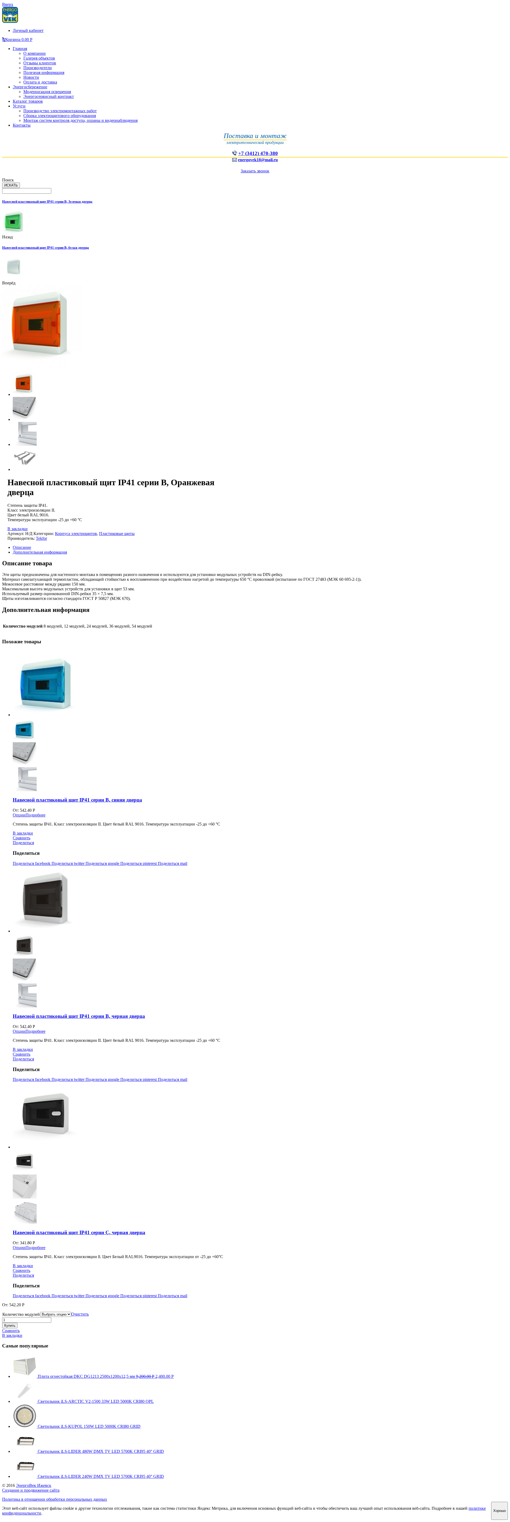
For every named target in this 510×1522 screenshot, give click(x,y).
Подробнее (35, 815)
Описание (22, 547)
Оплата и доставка (40, 82)
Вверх (7, 4)
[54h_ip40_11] (25, 444)
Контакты (22, 125)
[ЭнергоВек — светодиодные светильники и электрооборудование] (10, 21)
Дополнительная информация (40, 552)
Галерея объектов (39, 58)
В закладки (17, 528)
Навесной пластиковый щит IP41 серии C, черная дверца (79, 1232)
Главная (20, 48)
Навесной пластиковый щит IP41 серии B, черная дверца (79, 1016)
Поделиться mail (172, 863)
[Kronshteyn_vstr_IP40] (25, 469)
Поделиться (23, 842)
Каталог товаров (28, 101)
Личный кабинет (28, 30)
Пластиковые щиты (117, 533)
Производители (37, 67)
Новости (31, 77)
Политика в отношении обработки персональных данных (54, 1499)
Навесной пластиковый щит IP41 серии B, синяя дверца (77, 800)
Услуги (19, 106)
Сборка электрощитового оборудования (59, 115)
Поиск (8, 180)
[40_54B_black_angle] (25, 419)
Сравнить (21, 838)
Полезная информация (43, 72)
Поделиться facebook (32, 863)
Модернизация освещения (47, 91)
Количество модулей (21, 1314)
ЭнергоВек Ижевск (33, 1485)
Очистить (80, 1314)
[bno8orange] (25, 394)
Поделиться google (103, 863)
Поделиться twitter (69, 863)
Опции (19, 815)
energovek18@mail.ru (258, 159)
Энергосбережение (30, 87)
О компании (34, 53)
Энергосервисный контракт (48, 96)
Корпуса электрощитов (76, 533)
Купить (9, 1326)
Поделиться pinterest (139, 863)
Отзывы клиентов (39, 63)
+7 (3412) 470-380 (258, 153)
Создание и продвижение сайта (31, 1490)
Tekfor (41, 538)
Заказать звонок (255, 171)
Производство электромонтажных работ (60, 111)
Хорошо (499, 1511)
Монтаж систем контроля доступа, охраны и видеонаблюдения (80, 120)
